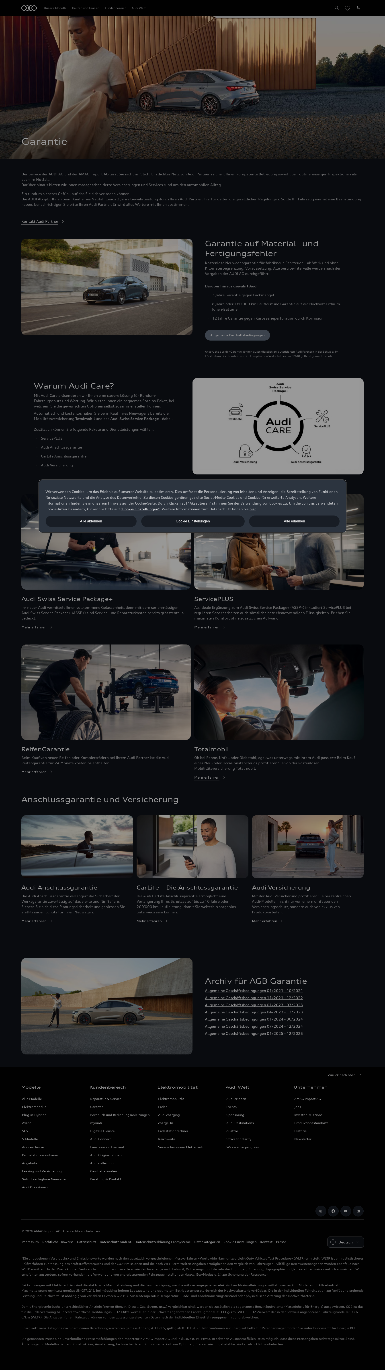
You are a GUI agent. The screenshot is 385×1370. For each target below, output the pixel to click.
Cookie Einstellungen (193, 521)
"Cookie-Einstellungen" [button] (140, 509)
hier (253, 509)
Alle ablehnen (91, 521)
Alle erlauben (294, 521)
